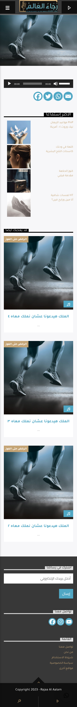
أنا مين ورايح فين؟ (62, 200)
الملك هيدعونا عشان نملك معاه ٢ (38, 526)
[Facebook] (38, 96)
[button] (66, 695)
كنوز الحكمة (66, 171)
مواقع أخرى (66, 668)
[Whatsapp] (58, 96)
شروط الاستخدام (62, 657)
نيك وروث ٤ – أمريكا (61, 127)
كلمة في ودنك (64, 147)
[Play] (9, 84)
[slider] (65, 83)
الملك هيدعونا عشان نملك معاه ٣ (38, 422)
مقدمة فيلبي (65, 175)
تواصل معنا (66, 647)
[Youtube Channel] (69, 621)
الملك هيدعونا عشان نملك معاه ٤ (38, 317)
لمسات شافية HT (62, 195)
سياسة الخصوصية (61, 663)
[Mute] (55, 84)
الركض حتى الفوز (16, 239)
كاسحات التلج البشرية (59, 151)
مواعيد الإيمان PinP (61, 122)
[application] (38, 83)
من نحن (68, 652)
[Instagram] (60, 621)
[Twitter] (48, 96)
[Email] (68, 96)
